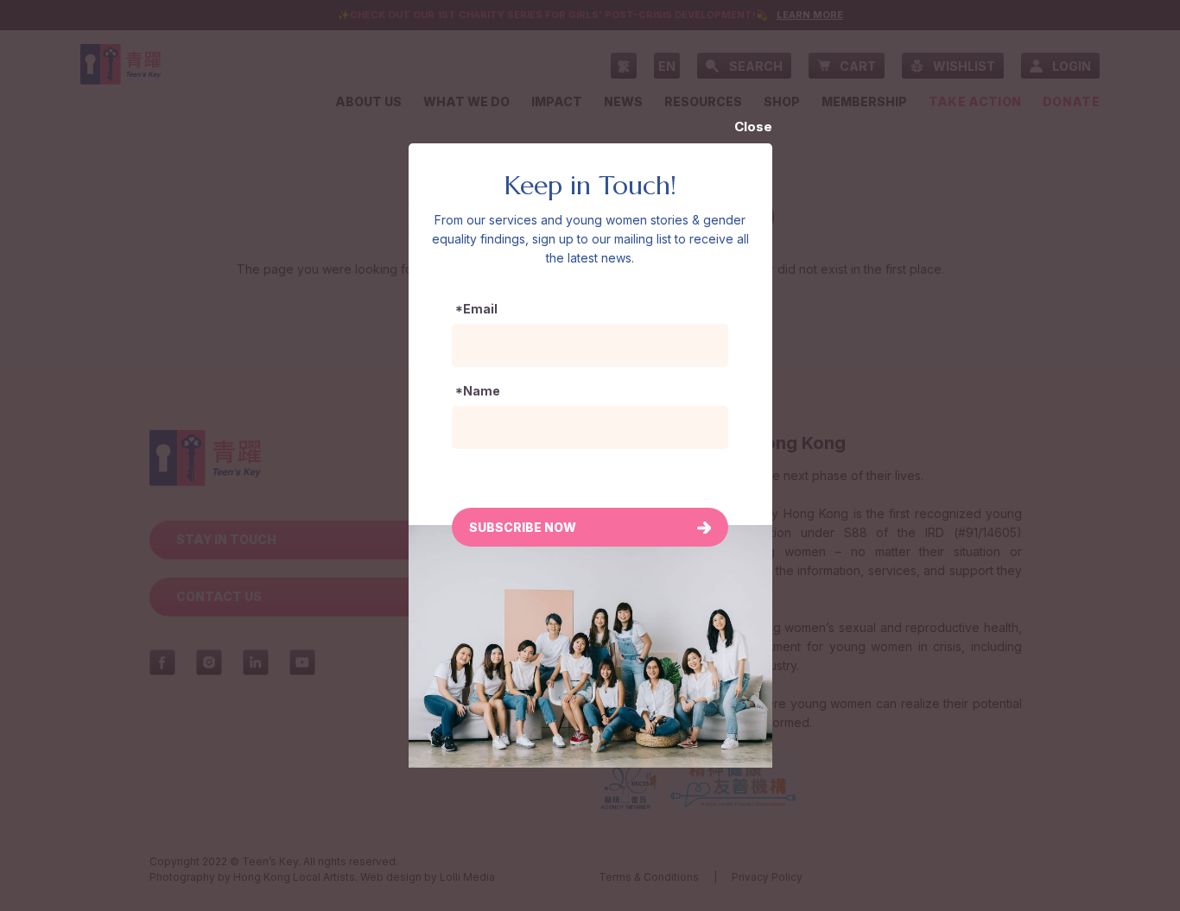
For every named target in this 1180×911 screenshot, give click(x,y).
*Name (477, 390)
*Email (476, 308)
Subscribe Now (522, 527)
